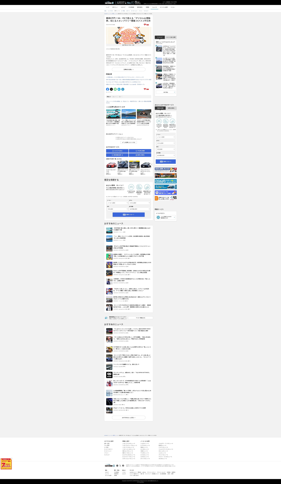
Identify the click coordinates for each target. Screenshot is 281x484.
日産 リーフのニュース (127, 452)
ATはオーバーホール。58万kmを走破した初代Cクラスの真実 (129, 408)
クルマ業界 (106, 445)
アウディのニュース (163, 447)
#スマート (115, 96)
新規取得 (168, 2)
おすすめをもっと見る (128, 417)
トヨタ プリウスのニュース (128, 443)
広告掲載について (155, 473)
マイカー (173, 7)
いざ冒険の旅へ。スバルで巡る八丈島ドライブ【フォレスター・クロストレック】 (125, 77)
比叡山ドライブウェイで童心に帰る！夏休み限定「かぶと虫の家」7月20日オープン (125, 84)
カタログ (123, 7)
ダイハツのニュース (145, 458)
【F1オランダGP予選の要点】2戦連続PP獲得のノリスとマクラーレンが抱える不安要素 (144, 122)
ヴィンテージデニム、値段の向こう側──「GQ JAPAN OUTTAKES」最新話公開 (131, 373)
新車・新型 (106, 443)
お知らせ (144, 472)
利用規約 (169, 472)
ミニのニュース (162, 452)
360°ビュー (115, 7)
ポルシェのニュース (163, 451)
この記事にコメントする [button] (129, 142)
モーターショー (107, 451)
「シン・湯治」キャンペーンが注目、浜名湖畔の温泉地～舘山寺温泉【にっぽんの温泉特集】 (128, 122)
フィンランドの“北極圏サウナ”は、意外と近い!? (126, 364)
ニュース (154, 7)
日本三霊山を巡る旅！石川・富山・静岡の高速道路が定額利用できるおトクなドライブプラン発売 (128, 79)
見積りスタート (130, 214)
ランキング (159, 37)
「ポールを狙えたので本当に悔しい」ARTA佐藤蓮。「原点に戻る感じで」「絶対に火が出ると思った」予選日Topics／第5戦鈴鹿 (132, 338)
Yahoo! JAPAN (174, 2)
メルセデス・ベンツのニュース (166, 443)
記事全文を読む (128, 69)
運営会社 (139, 472)
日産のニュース (144, 447)
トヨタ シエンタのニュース (128, 449)
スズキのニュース (144, 456)
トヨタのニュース (144, 443)
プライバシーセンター (161, 472)
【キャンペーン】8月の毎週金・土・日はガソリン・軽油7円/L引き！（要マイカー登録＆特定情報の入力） (128, 102)
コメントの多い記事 (170, 37)
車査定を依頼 (160, 108)
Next (151, 113)
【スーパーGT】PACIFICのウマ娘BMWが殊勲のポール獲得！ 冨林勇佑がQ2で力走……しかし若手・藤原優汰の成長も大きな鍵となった (132, 306)
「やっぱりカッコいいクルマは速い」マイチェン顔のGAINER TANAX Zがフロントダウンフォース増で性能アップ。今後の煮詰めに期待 (132, 329)
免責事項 (173, 472)
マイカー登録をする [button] (140, 317)
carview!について (133, 472)
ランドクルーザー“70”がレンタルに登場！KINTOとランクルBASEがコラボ (123, 82)
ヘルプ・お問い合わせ (134, 475)
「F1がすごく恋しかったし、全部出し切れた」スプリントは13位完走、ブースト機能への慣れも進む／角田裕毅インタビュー (131, 289)
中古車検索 (131, 7)
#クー (120, 96)
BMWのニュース (162, 445)
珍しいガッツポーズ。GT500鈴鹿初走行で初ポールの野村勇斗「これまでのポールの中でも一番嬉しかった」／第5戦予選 (132, 381)
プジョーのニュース (163, 454)
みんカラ (124, 473)
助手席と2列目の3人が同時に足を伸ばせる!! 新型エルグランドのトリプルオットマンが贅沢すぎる (132, 297)
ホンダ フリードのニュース (128, 456)
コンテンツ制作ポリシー (134, 473)
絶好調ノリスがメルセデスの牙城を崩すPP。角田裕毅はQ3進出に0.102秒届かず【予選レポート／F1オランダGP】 (132, 263)
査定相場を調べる (118, 155)
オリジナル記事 (164, 7)
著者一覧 (142, 473)
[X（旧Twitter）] (120, 465)
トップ (107, 7)
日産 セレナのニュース (127, 451)
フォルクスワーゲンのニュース (166, 449)
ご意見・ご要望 (170, 473)
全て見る (166, 92)
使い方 (121, 134)
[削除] (11, 458)
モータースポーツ (108, 449)
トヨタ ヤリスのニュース (128, 447)
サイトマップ (148, 473)
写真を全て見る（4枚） (129, 45)
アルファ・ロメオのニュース (165, 456)
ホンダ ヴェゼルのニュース (128, 454)
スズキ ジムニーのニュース (128, 458)
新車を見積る (141, 155)
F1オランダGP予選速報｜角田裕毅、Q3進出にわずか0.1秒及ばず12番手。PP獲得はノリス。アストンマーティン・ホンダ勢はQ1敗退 (131, 271)
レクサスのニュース (145, 445)
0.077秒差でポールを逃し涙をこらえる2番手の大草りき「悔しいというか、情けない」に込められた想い (132, 347)
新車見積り (140, 7)
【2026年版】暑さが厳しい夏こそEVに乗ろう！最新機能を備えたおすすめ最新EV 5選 (113, 122)
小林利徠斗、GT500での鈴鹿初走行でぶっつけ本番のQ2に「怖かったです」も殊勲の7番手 (131, 279)
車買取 (147, 7)
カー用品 (106, 447)
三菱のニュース (144, 451)
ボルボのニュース (163, 458)
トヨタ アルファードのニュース (129, 445)
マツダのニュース (144, 452)
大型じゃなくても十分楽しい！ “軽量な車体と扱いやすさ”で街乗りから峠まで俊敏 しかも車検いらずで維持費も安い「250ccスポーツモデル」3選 (132, 400)
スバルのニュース (144, 454)
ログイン (164, 2)
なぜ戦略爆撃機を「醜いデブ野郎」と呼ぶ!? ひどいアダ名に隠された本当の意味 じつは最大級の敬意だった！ (132, 391)
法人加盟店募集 (163, 473)
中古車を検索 (141, 150)
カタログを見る (118, 150)
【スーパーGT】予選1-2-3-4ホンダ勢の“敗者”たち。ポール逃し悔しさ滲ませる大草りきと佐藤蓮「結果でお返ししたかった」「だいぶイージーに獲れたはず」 (132, 357)
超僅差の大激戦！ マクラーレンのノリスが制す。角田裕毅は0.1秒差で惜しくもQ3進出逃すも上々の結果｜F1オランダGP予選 (131, 255)
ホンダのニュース (144, 449)
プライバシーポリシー (151, 472)
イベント (106, 452)
